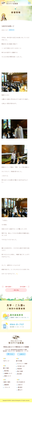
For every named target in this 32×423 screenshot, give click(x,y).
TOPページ (6, 361)
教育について (7, 376)
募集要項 (6, 384)
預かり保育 (20, 371)
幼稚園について (8, 373)
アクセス (11, 354)
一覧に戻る (16, 290)
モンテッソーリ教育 (22, 363)
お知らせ (20, 384)
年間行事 (19, 368)
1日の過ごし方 (20, 366)
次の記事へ (23, 286)
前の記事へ (8, 286)
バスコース (7, 387)
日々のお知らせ (21, 382)
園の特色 (6, 371)
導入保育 (19, 374)
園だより (20, 390)
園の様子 (20, 387)
